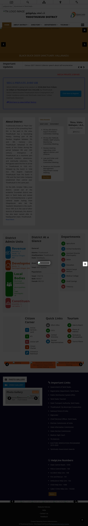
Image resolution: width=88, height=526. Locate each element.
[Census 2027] (44, 263)
